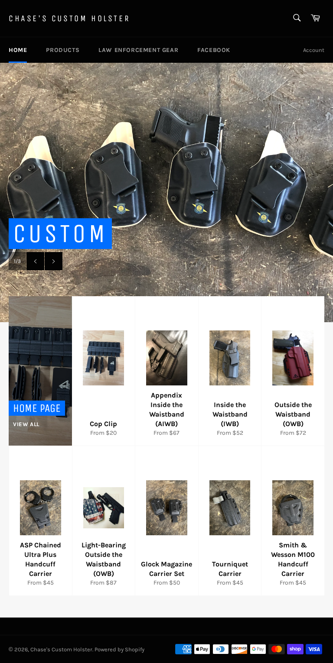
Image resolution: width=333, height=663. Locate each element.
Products (62, 50)
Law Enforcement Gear (138, 50)
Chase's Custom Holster (69, 18)
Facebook (213, 50)
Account (313, 50)
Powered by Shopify (119, 649)
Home (18, 50)
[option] (166, 192)
